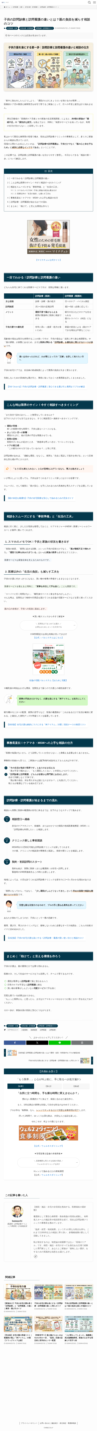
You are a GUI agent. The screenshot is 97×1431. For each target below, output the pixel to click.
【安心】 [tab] (48, 1086)
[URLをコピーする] (82, 1043)
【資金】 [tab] (76, 1086)
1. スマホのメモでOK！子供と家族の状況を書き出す (36, 190)
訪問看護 (43, 1030)
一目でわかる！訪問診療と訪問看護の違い (30, 178)
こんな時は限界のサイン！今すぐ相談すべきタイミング (36, 183)
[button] (15, 1043)
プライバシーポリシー (29, 1423)
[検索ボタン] (89, 2)
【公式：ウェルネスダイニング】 (48, 1146)
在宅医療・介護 (12, 28)
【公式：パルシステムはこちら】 (48, 638)
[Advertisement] (48, 1386)
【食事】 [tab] (20, 1086)
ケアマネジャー (13, 1030)
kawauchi (17, 1221)
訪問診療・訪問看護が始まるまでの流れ (29, 202)
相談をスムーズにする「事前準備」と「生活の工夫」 (35, 187)
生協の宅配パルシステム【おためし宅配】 (48, 680)
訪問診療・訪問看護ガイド (44, 28)
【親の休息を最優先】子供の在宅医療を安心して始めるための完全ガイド (40, 498)
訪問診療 (53, 1030)
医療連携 (34, 1030)
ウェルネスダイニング (51, 1175)
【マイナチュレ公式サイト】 (48, 260)
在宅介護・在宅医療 (26, 28)
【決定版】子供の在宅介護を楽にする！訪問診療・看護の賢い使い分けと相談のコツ (45, 938)
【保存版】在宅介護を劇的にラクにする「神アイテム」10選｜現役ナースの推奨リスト (46, 724)
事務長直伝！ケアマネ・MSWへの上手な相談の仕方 (34, 198)
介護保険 (24, 1030)
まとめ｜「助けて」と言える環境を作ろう (30, 206)
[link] (35, 1256)
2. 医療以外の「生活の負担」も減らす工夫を (33, 194)
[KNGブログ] (6, 2)
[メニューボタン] (94, 2)
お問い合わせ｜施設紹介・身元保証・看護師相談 (58, 1423)
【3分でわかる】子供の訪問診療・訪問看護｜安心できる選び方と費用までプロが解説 (46, 387)
